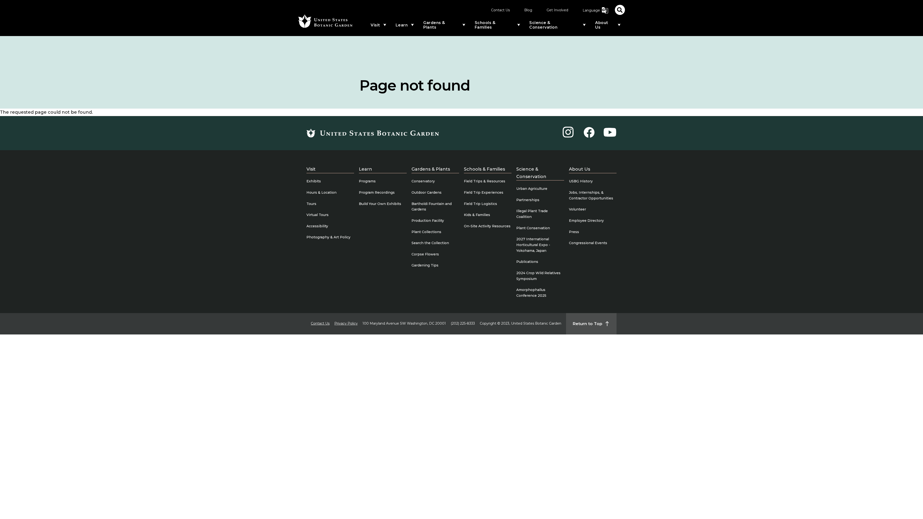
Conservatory (423, 181)
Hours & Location (321, 192)
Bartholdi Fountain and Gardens (432, 207)
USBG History (581, 181)
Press (574, 232)
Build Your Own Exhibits (380, 204)
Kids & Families (477, 215)
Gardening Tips (425, 265)
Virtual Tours (317, 215)
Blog (528, 10)
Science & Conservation (543, 25)
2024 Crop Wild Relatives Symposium (538, 276)
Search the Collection (430, 243)
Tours (311, 204)
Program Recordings (377, 192)
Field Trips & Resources (484, 181)
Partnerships (527, 200)
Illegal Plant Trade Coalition (532, 214)
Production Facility (428, 220)
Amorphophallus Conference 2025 (531, 293)
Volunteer (577, 209)
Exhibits (313, 181)
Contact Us (500, 10)
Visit (375, 25)
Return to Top (587, 323)
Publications (527, 262)
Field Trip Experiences (483, 192)
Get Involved (557, 10)
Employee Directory (586, 220)
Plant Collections (426, 232)
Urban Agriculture (531, 188)
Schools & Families (485, 25)
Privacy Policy (346, 323)
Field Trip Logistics (480, 204)
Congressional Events (588, 243)
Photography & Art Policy (328, 237)
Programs (367, 181)
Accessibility (317, 226)
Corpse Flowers (425, 254)
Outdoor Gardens (427, 192)
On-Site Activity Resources (487, 226)
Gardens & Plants (434, 25)
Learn (402, 25)
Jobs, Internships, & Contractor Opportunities (591, 195)
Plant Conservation (533, 228)
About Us (601, 25)
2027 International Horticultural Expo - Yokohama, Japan (533, 245)
